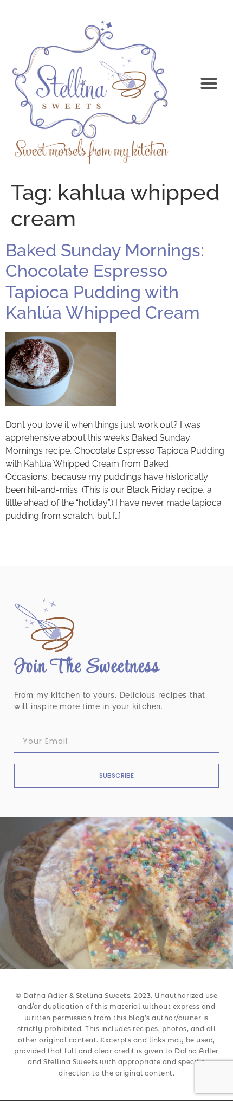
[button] (209, 83)
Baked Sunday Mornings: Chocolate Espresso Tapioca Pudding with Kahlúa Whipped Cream (104, 281)
